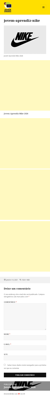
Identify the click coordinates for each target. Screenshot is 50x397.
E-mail (7, 344)
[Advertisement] (25, 85)
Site (6, 354)
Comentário (10, 302)
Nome (7, 334)
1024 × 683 (26, 280)
